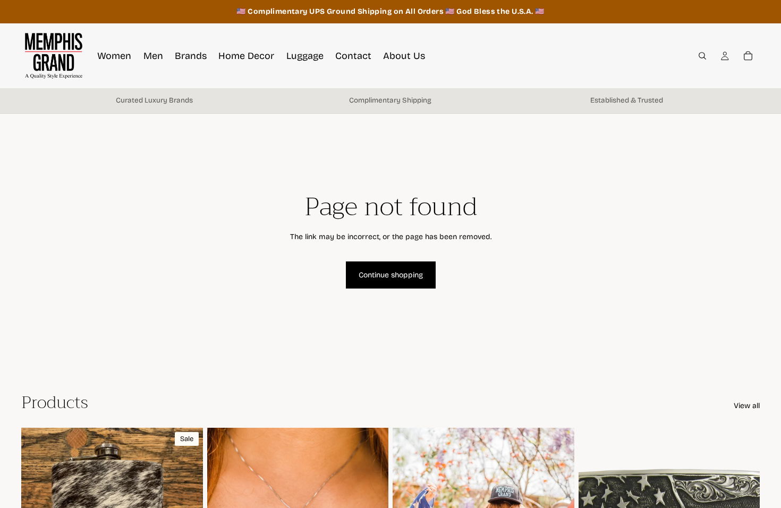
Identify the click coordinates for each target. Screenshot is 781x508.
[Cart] (748, 55)
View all (747, 405)
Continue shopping (391, 275)
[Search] (702, 55)
